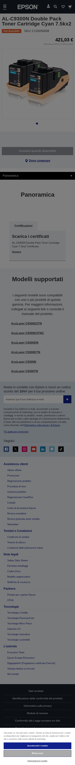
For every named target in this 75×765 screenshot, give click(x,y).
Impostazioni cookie (37, 761)
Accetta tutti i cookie (37, 746)
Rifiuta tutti (37, 753)
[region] (37, 746)
